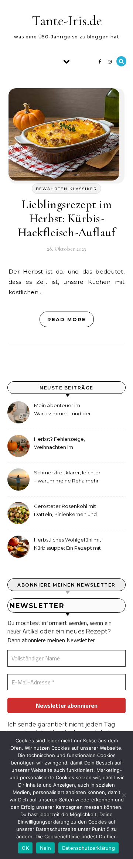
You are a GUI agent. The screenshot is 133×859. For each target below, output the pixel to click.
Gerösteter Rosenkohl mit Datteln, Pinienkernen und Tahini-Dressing (65, 511)
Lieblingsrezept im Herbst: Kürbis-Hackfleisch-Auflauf (67, 218)
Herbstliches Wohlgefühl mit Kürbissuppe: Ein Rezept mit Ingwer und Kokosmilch (67, 545)
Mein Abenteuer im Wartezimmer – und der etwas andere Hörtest (62, 410)
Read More (66, 319)
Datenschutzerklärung (88, 848)
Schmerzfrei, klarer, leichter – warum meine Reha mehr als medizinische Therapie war (67, 477)
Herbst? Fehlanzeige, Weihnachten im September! (59, 444)
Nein (45, 848)
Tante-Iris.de (67, 20)
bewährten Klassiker (66, 188)
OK (25, 848)
